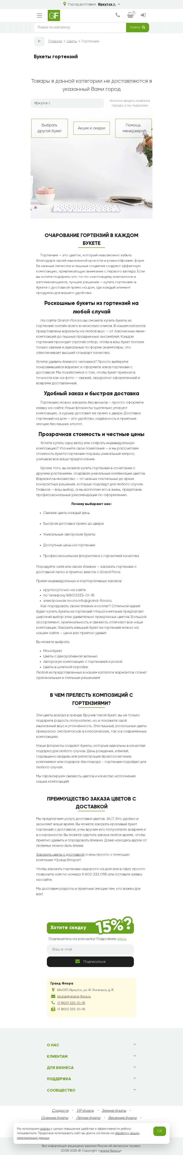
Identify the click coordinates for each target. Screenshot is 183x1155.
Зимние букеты (114, 1111)
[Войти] (143, 16)
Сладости (60, 1111)
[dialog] (118, 16)
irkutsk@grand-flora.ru (74, 996)
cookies (45, 1128)
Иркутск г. (107, 4)
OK (159, 1131)
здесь (121, 939)
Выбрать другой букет (49, 128)
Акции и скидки (91, 128)
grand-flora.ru (110, 1150)
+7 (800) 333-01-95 (71, 1003)
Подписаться (94, 962)
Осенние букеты (54, 1118)
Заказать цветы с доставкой (60, 855)
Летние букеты (88, 1118)
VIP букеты (85, 1111)
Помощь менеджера (133, 128)
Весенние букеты (122, 1118)
